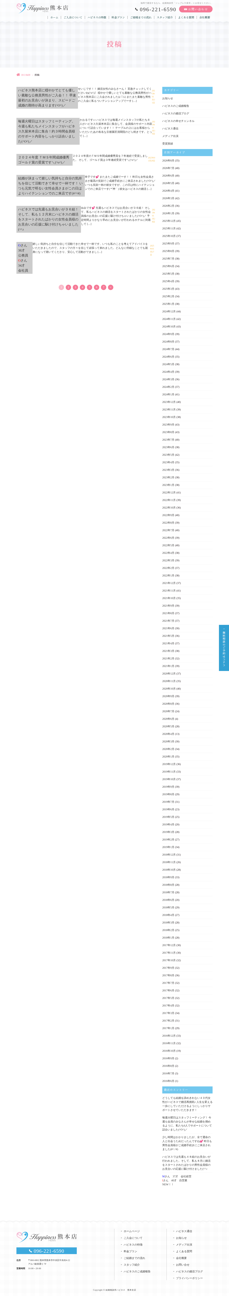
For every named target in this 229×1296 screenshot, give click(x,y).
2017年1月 (168, 1028)
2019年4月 (168, 824)
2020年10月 (169, 688)
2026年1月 (168, 213)
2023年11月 (169, 409)
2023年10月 (169, 417)
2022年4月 (168, 552)
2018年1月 (168, 937)
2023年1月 (168, 485)
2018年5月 (168, 907)
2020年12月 (169, 673)
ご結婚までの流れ (141, 17)
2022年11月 (169, 500)
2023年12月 (169, 402)
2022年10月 (169, 507)
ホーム (54, 17)
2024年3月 (168, 379)
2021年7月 (168, 620)
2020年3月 (168, 741)
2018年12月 (169, 854)
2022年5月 (168, 545)
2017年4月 (168, 1005)
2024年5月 (168, 364)
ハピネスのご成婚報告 (175, 105)
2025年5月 (168, 273)
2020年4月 (168, 733)
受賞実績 (167, 143)
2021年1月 (168, 666)
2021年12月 (169, 583)
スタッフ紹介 (165, 17)
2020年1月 (168, 756)
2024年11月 (169, 319)
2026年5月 (168, 183)
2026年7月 (168, 168)
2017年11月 (169, 952)
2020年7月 (168, 711)
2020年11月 (169, 681)
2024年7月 (168, 349)
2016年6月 (168, 1081)
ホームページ (132, 1231)
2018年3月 (168, 922)
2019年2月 (168, 839)
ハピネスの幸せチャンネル (178, 121)
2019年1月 (168, 847)
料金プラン (118, 17)
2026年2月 (168, 205)
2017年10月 (169, 960)
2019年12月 (169, 764)
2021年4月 (168, 643)
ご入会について (73, 17)
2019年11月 (169, 771)
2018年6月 (168, 899)
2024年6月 (168, 356)
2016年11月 (169, 1043)
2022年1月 (168, 575)
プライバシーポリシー (189, 1278)
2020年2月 (168, 749)
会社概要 (204, 17)
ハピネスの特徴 (97, 17)
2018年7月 (168, 892)
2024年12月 (169, 311)
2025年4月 (168, 281)
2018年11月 (169, 862)
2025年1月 (168, 303)
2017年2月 (168, 1020)
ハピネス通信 (170, 128)
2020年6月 (168, 718)
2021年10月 (169, 598)
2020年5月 (168, 726)
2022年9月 (168, 515)
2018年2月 (168, 930)
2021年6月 (168, 628)
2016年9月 (168, 1058)
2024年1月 (168, 394)
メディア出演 (170, 136)
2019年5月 (168, 816)
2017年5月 (168, 998)
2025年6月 (168, 266)
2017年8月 (168, 975)
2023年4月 (168, 462)
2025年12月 (169, 220)
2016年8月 (168, 1065)
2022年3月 (168, 560)
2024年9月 (168, 334)
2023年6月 (168, 447)
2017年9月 (168, 967)
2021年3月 (168, 651)
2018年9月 (168, 877)
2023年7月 (168, 439)
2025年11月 (169, 228)
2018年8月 (168, 884)
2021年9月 (168, 605)
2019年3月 (168, 832)
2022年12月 (169, 492)
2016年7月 (168, 1073)
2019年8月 (168, 794)
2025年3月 (168, 288)
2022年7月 (168, 530)
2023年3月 (168, 469)
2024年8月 (168, 341)
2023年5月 (168, 454)
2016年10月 (169, 1050)
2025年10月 (169, 236)
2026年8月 (168, 160)
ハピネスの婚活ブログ (175, 113)
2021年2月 (168, 658)
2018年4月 (168, 915)
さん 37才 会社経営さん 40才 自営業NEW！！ (176, 1180)
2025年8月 (168, 251)
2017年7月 (168, 982)
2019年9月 (168, 786)
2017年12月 (169, 945)
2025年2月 (168, 296)
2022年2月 (168, 568)
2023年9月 (168, 424)
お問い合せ (182, 1264)
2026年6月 (168, 175)
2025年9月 (168, 243)
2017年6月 (168, 990)
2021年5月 (168, 635)
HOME (26, 75)
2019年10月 (169, 779)
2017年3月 (168, 1013)
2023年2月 (168, 477)
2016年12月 (169, 1035)
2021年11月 (169, 590)
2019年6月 (168, 809)
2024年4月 (168, 371)
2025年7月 (168, 258)
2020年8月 (168, 703)
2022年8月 (168, 522)
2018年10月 (169, 869)
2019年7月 (168, 801)
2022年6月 (168, 537)
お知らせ (167, 98)
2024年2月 (168, 386)
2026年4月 (168, 190)
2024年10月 (169, 326)
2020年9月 (168, 696)
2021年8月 (168, 613)
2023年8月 (168, 432)
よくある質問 (186, 17)
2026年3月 (168, 198)
